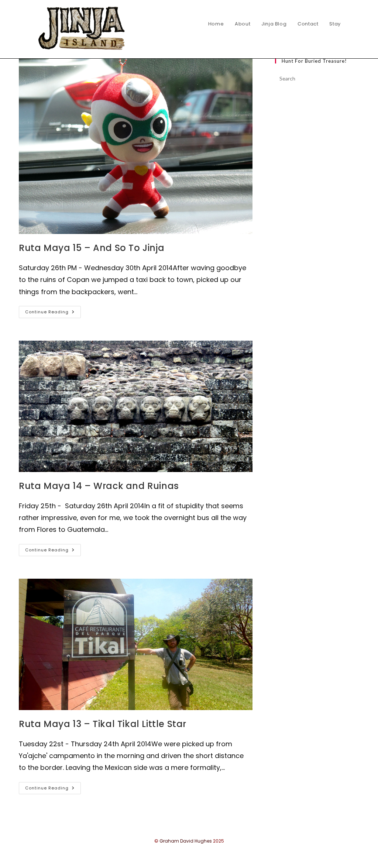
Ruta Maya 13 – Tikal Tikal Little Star (102, 724)
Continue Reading (53, 313)
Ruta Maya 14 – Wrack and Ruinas (99, 486)
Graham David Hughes (185, 841)
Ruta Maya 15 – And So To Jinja (91, 248)
